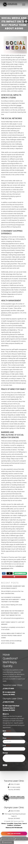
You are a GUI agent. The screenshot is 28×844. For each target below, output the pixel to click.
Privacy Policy (18, 823)
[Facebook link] (3, 714)
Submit (5, 765)
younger (18, 105)
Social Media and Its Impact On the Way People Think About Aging (13, 635)
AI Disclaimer (17, 825)
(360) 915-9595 (9, 702)
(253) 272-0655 (9, 688)
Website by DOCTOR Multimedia (14, 827)
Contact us (16, 561)
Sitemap (3, 823)
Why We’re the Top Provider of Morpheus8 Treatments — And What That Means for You (12, 613)
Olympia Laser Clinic (21, 839)
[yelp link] (8, 714)
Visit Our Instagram (14, 833)
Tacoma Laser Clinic (7, 839)
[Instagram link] (7, 714)
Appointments (8, 842)
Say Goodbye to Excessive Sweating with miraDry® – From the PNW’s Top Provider (13, 599)
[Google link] (5, 714)
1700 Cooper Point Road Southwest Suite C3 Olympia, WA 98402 (11, 708)
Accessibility (10, 823)
